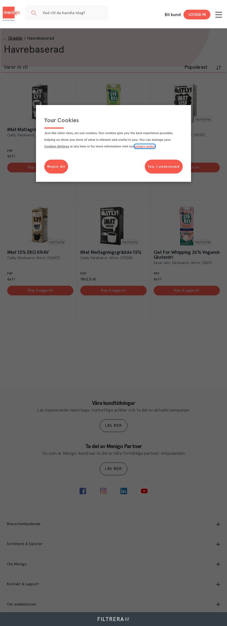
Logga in (197, 15)
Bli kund (173, 14)
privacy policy (145, 146)
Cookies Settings (56, 146)
